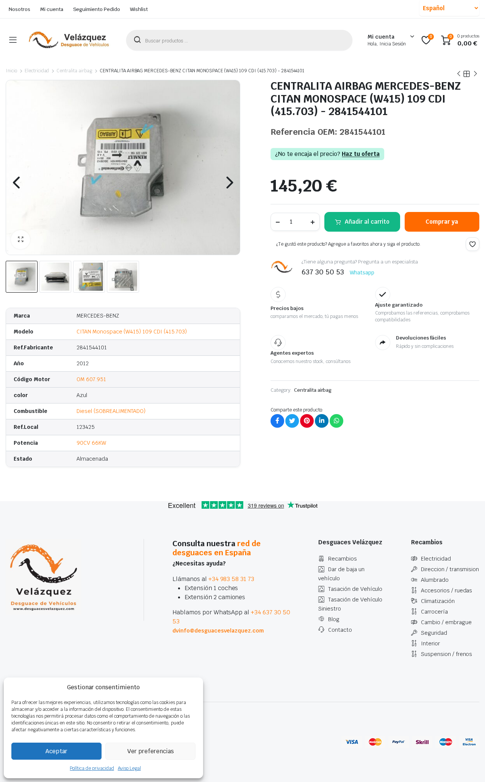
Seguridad (434, 632)
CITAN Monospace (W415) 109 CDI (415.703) (132, 331)
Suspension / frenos (446, 654)
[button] (20, 239)
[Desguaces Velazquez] (69, 40)
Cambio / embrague (446, 622)
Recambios (342, 558)
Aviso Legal (129, 768)
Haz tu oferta (361, 154)
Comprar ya (442, 221)
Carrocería (434, 611)
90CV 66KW (91, 442)
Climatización (438, 601)
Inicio (11, 71)
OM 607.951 (91, 379)
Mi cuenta (51, 9)
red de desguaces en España (216, 548)
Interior (430, 643)
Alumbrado (435, 579)
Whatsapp (362, 272)
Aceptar (56, 751)
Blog (334, 619)
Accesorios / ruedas (446, 590)
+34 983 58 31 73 (231, 579)
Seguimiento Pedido (96, 9)
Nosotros (19, 9)
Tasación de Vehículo (355, 589)
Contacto (340, 629)
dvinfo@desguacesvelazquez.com (218, 630)
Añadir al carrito (367, 221)
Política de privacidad (92, 768)
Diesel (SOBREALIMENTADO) (111, 411)
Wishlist (139, 9)
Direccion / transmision (450, 569)
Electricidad (37, 71)
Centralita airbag (74, 71)
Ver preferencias (150, 751)
